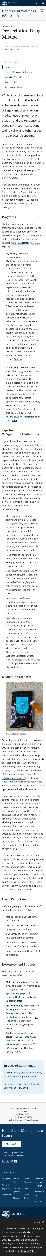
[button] (37, 3)
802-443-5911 (19, 1152)
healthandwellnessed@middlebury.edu (23, 1120)
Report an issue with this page (39, 1182)
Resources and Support (14, 87)
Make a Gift (11, 1144)
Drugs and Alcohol (9, 26)
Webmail (38, 1201)
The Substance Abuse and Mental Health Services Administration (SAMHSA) (21, 1040)
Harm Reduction (11, 82)
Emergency (6, 1179)
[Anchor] (18, 216)
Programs (8, 67)
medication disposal (12, 777)
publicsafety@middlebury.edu (13, 1155)
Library (26, 1188)
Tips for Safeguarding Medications (18, 72)
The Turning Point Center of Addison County (22, 1009)
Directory (16, 1198)
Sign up (18, 359)
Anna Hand (16, 242)
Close (37, 1222)
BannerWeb (6, 1194)
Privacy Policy (28, 1251)
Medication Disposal (13, 77)
